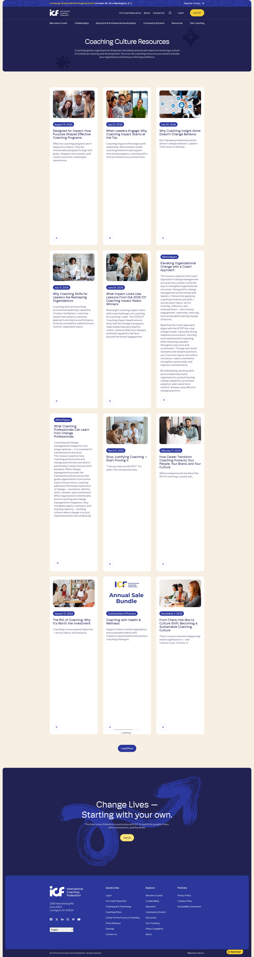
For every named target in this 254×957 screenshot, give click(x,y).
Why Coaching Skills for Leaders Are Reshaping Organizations (70, 297)
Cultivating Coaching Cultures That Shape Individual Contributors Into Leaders (73, 788)
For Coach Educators (130, 12)
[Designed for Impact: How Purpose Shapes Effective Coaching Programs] (56, 238)
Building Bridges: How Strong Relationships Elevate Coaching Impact (124, 874)
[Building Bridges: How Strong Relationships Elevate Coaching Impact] (109, 896)
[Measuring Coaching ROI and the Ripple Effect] (109, 808)
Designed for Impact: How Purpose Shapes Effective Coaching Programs (72, 134)
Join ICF (197, 12)
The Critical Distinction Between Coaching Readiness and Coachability (179, 786)
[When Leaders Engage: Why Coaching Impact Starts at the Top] (109, 238)
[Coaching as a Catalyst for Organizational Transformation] (56, 899)
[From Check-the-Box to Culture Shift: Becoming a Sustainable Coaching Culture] (162, 727)
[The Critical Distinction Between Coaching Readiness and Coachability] (162, 811)
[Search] (170, 13)
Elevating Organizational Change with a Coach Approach (178, 266)
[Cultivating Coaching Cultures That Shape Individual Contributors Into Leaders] (56, 815)
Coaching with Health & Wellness (123, 621)
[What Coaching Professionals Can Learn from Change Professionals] (57, 563)
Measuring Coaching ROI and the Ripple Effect (124, 784)
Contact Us (158, 12)
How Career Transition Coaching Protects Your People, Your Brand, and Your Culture (180, 462)
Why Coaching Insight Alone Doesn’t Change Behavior (180, 132)
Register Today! (192, 3)
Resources (177, 23)
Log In (181, 12)
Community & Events (153, 23)
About (147, 12)
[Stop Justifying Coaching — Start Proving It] (109, 564)
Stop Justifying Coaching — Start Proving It (126, 458)
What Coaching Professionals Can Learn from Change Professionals (71, 431)
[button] (127, 924)
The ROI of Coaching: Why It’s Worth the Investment (72, 621)
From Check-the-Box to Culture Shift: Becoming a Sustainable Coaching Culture (178, 625)
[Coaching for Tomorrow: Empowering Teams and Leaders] (162, 903)
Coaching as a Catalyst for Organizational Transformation (72, 874)
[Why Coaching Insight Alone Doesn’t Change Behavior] (162, 238)
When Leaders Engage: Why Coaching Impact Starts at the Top (126, 134)
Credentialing (82, 23)
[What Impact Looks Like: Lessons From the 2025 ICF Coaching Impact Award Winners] (109, 401)
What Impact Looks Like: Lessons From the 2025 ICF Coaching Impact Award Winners (126, 299)
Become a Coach (58, 23)
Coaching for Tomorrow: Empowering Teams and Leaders (177, 874)
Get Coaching (197, 23)
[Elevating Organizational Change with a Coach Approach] (163, 400)
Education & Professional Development (116, 23)
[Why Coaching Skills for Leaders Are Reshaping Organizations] (56, 401)
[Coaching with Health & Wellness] (109, 727)
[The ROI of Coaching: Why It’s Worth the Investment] (56, 727)
